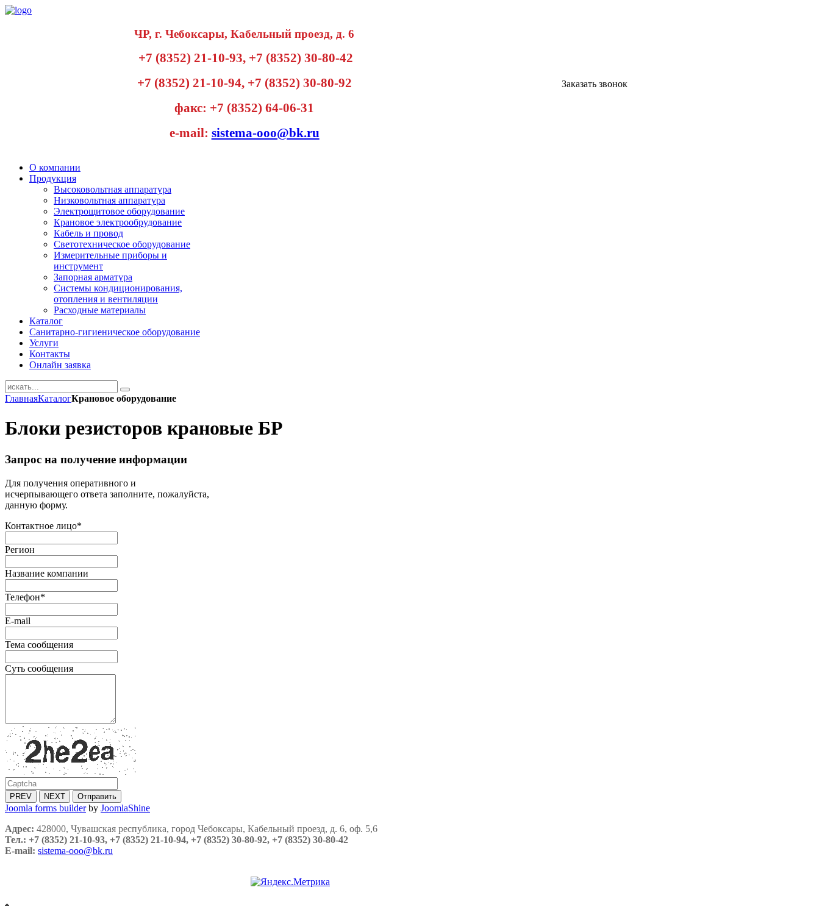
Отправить (96, 796)
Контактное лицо (43, 526)
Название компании (46, 573)
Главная (21, 398)
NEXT (54, 796)
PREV (21, 796)
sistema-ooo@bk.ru (266, 133)
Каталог (54, 398)
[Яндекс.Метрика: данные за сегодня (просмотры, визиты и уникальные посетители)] (290, 882)
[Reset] (125, 389)
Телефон (25, 597)
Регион (20, 549)
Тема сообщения (39, 644)
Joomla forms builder (45, 808)
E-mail (17, 621)
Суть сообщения (39, 668)
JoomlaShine (125, 808)
